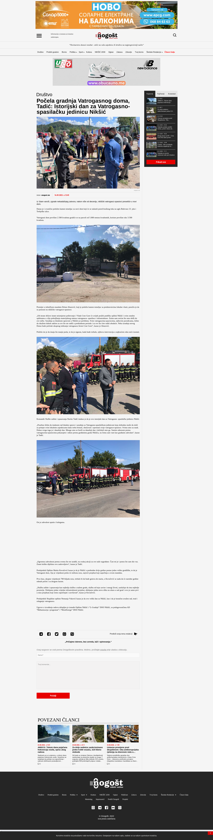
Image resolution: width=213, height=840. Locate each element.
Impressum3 (100, 799)
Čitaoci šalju (170, 52)
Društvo (40, 52)
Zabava (119, 52)
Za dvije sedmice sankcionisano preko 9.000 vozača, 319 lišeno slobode (87, 749)
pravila (103, 650)
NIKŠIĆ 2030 (100, 52)
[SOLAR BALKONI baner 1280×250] (107, 15)
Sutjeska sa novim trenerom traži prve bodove (166, 154)
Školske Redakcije (153, 52)
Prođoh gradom (52, 52)
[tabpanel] (161, 132)
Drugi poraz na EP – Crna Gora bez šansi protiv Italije (166, 137)
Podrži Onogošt (113, 799)
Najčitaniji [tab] (160, 94)
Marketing (88, 799)
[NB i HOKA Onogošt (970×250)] (106, 72)
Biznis (64, 52)
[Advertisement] (88, 542)
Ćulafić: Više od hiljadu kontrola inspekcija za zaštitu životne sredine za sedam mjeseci (165, 145)
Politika (73, 52)
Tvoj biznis (139, 52)
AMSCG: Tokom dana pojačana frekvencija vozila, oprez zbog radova (52, 749)
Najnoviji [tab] (149, 94)
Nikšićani (124, 795)
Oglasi (110, 52)
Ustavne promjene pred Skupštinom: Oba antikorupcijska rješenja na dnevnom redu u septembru (123, 751)
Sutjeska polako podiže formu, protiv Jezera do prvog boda (165, 128)
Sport (81, 52)
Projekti (125, 799)
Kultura (89, 52)
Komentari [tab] (172, 94)
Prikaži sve (161, 162)
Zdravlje (128, 52)
